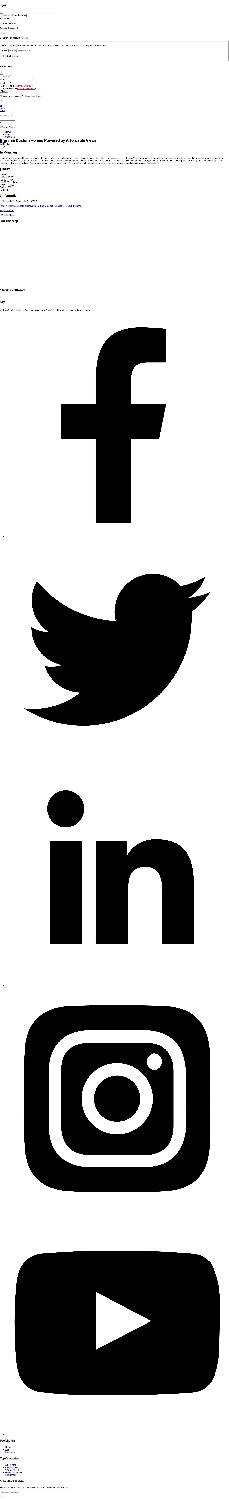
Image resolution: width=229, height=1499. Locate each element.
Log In (3, 33)
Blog (7, 134)
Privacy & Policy (23, 86)
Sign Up (25, 38)
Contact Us (10, 137)
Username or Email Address (13, 15)
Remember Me (10, 23)
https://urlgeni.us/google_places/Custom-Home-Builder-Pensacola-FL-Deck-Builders (41, 206)
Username (5, 76)
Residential (10, 1475)
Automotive (10, 1465)
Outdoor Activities (13, 1472)
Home (8, 132)
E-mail (5, 50)
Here (38, 96)
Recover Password (9, 28)
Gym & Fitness (12, 1470)
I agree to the (18, 86)
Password (5, 18)
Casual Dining (11, 1467)
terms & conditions (26, 88)
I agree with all (19, 88)
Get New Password (10, 56)
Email (3, 79)
